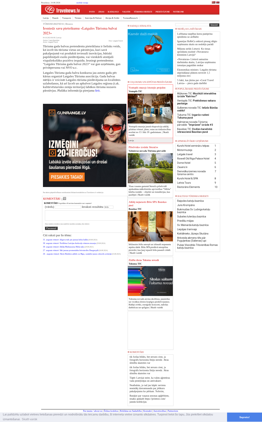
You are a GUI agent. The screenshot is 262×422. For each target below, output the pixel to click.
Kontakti (147, 411)
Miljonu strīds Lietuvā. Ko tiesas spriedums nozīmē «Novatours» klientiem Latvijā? (193, 51)
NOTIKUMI (178, 12)
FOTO (92, 12)
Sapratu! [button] (244, 417)
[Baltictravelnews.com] (217, 3)
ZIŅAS (101, 12)
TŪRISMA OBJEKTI (143, 12)
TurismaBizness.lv (130, 18)
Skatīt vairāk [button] (29, 419)
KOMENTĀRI (51, 198)
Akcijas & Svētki (112, 18)
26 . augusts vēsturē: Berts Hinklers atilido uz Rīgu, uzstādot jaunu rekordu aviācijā (77, 254)
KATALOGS (113, 12)
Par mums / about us (92, 411)
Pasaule (55, 18)
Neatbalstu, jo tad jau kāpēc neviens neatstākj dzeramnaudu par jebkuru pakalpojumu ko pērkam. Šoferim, (148, 388)
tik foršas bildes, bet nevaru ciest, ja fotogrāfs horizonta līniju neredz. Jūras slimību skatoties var (149, 360)
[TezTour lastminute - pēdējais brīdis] (213, 30)
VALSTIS (126, 12)
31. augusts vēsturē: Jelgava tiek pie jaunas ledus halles (65, 240)
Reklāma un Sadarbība (131, 411)
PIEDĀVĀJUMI (162, 12)
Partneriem (173, 411)
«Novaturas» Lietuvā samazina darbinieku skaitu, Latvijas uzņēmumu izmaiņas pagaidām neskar (196, 62)
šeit (97, 90)
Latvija (46, 18)
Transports (66, 18)
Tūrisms (78, 18)
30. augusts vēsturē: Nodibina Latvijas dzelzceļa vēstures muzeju (69, 243)
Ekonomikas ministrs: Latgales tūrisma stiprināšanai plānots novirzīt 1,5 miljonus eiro (196, 72)
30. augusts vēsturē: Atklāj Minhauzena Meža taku (63, 247)
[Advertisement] (150, 329)
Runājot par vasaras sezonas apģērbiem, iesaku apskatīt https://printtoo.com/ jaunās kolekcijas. (149, 398)
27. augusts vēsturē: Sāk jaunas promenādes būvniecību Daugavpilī (70, 250)
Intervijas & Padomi (93, 18)
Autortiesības (159, 411)
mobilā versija (82, 3)
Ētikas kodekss (111, 411)
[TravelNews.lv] (213, 3)
